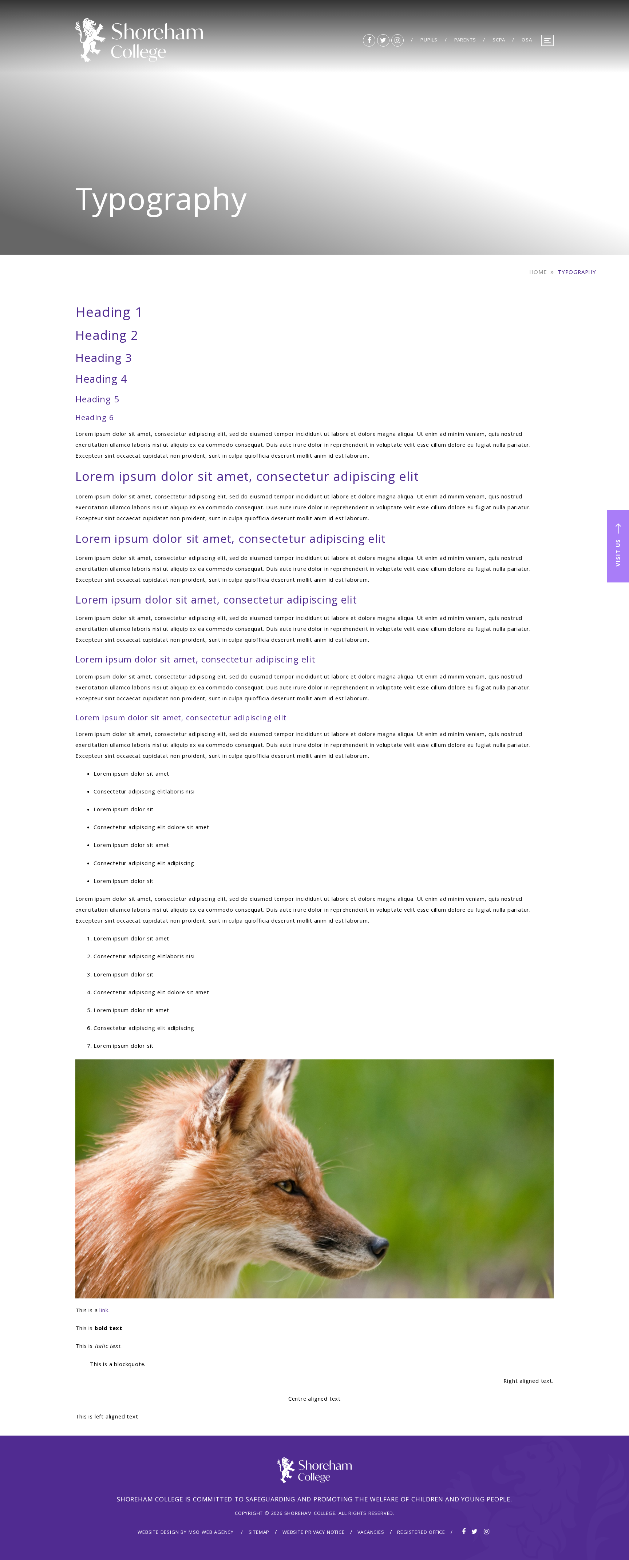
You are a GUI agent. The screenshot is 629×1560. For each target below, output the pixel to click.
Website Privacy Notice (313, 1533)
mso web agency (211, 1533)
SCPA (498, 40)
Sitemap (259, 1533)
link (103, 1311)
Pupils (429, 40)
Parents (465, 40)
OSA (527, 40)
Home (538, 273)
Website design (158, 1533)
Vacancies (370, 1533)
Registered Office (421, 1533)
